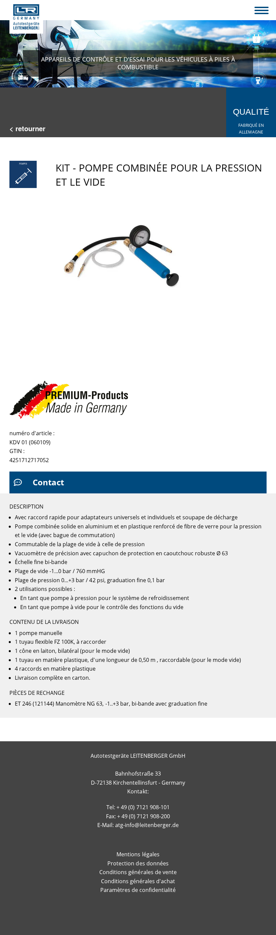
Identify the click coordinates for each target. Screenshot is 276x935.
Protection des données (137, 863)
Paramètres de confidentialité (138, 890)
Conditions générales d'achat (138, 881)
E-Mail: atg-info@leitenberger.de (138, 825)
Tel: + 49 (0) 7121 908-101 (137, 807)
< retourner (27, 128)
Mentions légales (137, 854)
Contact (48, 482)
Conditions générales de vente (137, 872)
